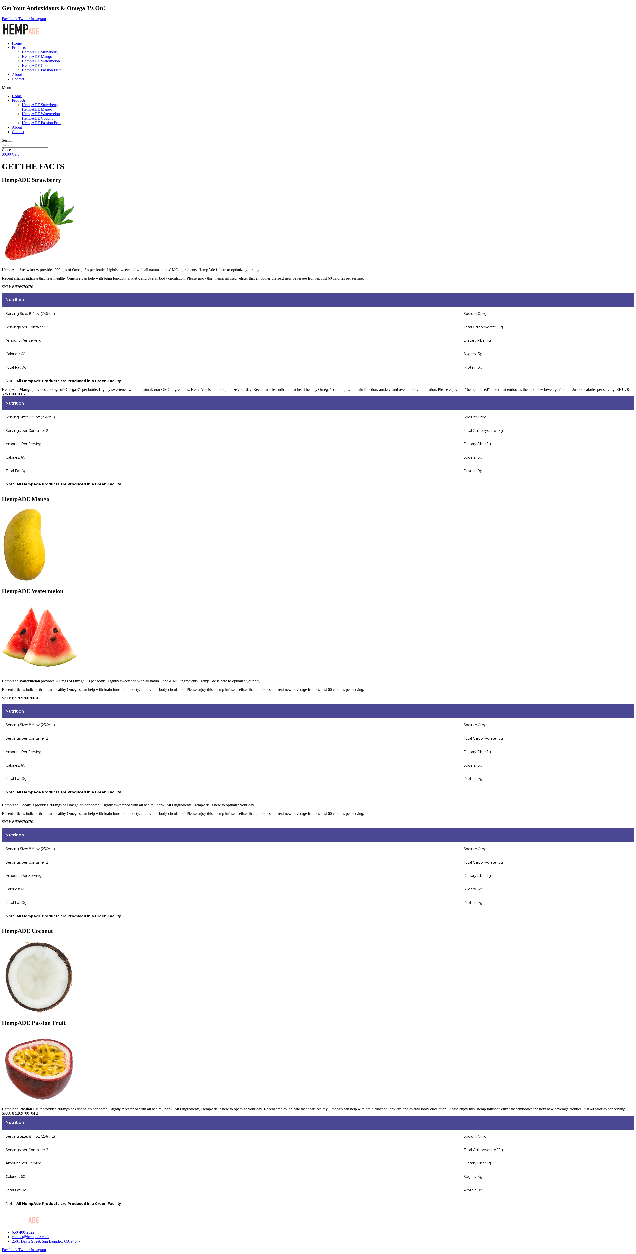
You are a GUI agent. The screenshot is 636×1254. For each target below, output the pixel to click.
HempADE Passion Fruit (41, 70)
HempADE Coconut (38, 65)
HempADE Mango (37, 56)
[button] (318, 87)
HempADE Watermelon (41, 61)
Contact (18, 79)
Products (19, 48)
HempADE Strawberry (40, 52)
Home (17, 43)
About (17, 74)
